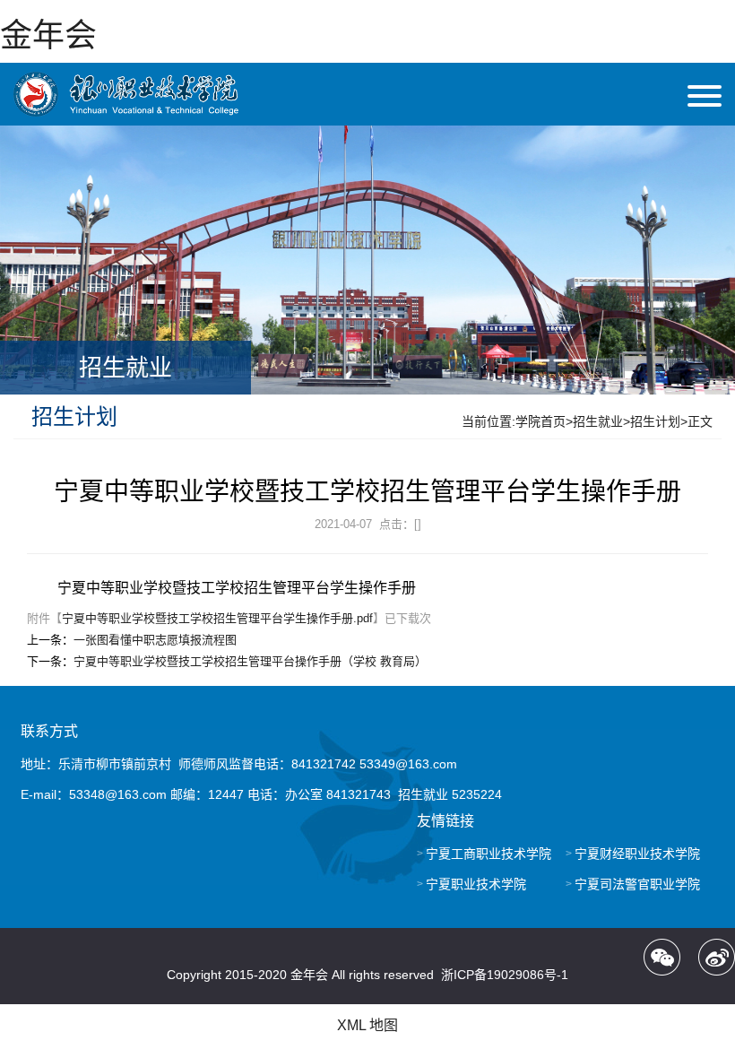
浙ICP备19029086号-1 (504, 974)
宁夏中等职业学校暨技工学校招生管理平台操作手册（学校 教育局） (250, 661)
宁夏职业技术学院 (476, 884)
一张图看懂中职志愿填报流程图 (155, 639)
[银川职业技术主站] (125, 94)
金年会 (48, 35)
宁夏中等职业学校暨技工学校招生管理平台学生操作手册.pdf (217, 618)
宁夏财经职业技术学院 (637, 853)
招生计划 (655, 421)
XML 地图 (367, 1025)
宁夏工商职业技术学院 (488, 853)
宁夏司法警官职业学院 (637, 884)
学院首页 (540, 421)
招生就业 (598, 421)
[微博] (716, 957)
